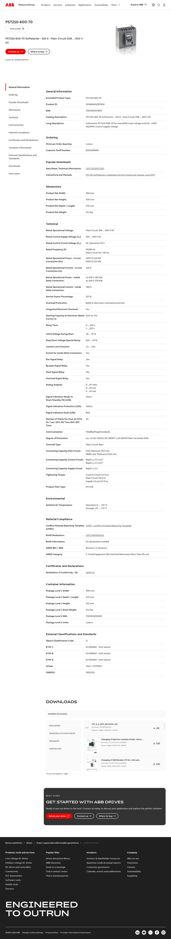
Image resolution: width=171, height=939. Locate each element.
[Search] (158, 5)
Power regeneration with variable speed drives (57, 843)
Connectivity (11, 871)
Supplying (132, 875)
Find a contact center (56, 871)
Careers (131, 867)
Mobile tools (11, 884)
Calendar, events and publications (104, 871)
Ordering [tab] (13, 94)
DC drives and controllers (18, 867)
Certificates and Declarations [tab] (23, 140)
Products (45, 5)
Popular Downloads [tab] (18, 102)
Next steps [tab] (14, 173)
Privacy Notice (51, 932)
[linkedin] (137, 932)
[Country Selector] (153, 5)
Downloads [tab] (14, 166)
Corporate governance (98, 867)
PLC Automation (13, 875)
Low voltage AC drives (16, 858)
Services (58, 5)
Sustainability (101, 5)
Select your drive (57, 816)
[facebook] (157, 932)
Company (132, 852)
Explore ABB (137, 4)
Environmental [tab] (16, 125)
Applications (85, 5)
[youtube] (144, 932)
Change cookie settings (32, 932)
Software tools (13, 880)
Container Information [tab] (20, 147)
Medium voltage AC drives (18, 862)
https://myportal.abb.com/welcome (164, 5)
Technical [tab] (13, 117)
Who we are (133, 858)
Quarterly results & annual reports (104, 862)
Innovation (132, 862)
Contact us (13, 51)
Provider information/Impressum (75, 932)
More (114, 5)
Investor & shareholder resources (103, 858)
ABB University (53, 862)
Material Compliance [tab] (19, 132)
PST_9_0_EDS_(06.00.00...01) (104, 724)
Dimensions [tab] (14, 109)
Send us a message (55, 867)
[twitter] (150, 932)
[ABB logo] (9, 5)
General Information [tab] (19, 87)
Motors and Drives (13, 843)
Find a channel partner (57, 875)
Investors (91, 852)
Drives (29, 843)
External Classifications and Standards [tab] (23, 157)
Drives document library (58, 858)
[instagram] (163, 932)
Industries (70, 5)
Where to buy (37, 51)
